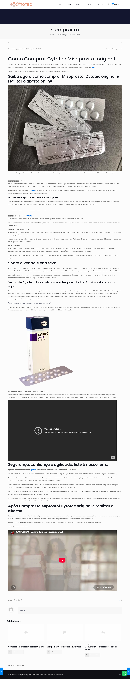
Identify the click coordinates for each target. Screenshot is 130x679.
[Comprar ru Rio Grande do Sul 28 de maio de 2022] (1, 671)
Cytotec (33, 470)
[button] (124, 673)
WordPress (59, 675)
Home (52, 35)
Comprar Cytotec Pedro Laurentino (64, 646)
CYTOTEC (29, 216)
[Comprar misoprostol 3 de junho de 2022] (128, 671)
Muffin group (26, 675)
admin (21, 49)
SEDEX (33, 190)
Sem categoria (63, 35)
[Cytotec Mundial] (21, 4)
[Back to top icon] (120, 674)
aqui (93, 67)
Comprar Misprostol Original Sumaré (26, 646)
